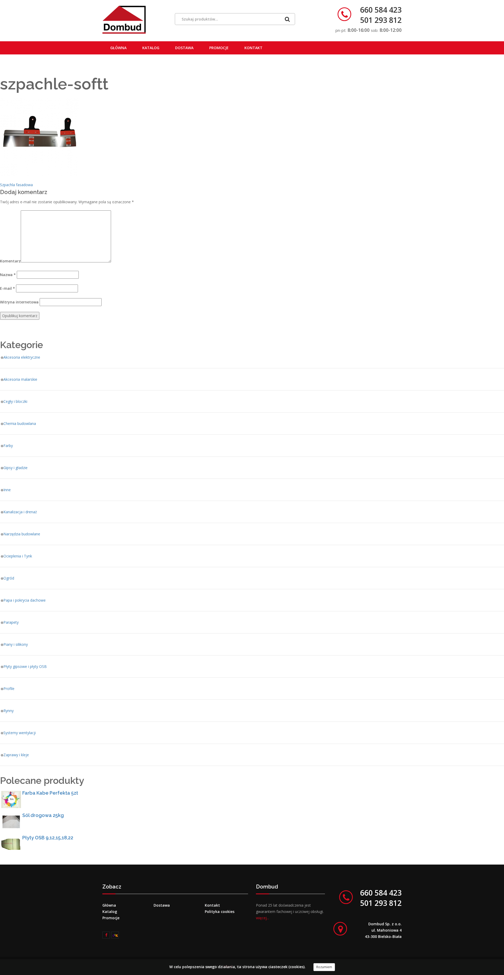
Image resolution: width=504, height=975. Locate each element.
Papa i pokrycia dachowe (24, 600)
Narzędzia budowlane (21, 533)
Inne (7, 489)
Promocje (219, 47)
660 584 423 (381, 10)
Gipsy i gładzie (15, 467)
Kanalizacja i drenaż (20, 511)
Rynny (8, 710)
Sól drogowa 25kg (43, 815)
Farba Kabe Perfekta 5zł (50, 793)
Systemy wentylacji (19, 732)
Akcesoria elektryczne (21, 357)
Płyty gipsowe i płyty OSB (25, 666)
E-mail (7, 288)
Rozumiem (324, 967)
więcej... (262, 917)
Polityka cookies (219, 911)
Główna (118, 47)
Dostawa (184, 47)
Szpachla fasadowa (16, 184)
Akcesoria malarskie (20, 379)
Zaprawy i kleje (16, 754)
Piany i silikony (15, 644)
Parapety (11, 622)
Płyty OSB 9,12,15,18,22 (47, 837)
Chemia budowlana (19, 423)
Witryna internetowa (19, 301)
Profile (8, 688)
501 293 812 (381, 20)
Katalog (150, 47)
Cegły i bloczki (15, 401)
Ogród (8, 578)
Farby (8, 445)
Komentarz (10, 260)
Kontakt (253, 47)
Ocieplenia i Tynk (17, 555)
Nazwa (8, 274)
